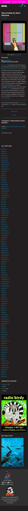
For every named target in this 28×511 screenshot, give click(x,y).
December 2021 (5, 253)
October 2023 (4, 215)
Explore (10, 104)
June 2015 (3, 356)
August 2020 (4, 288)
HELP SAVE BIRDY (6, 2)
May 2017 (3, 336)
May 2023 (3, 222)
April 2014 (3, 374)
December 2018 (5, 319)
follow (5, 482)
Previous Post (14, 111)
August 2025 (4, 171)
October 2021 (4, 257)
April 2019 (3, 312)
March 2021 (4, 272)
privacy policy (10, 502)
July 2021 (3, 264)
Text (2, 391)
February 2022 (4, 248)
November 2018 (5, 321)
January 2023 (4, 228)
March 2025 (4, 182)
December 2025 (5, 162)
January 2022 (4, 250)
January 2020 (4, 301)
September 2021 (5, 259)
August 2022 (4, 237)
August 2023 (4, 217)
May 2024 (3, 204)
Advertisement (4, 384)
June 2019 (3, 308)
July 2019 (3, 306)
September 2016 (5, 341)
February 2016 (4, 347)
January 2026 (4, 160)
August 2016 (4, 343)
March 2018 (4, 332)
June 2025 (3, 175)
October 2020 (4, 283)
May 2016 (3, 345)
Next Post (14, 115)
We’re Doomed (21, 102)
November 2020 (5, 281)
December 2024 (5, 188)
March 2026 (4, 155)
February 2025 (4, 184)
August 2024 (4, 197)
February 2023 (4, 226)
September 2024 (5, 195)
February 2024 (4, 208)
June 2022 (3, 239)
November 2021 (5, 255)
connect (11, 482)
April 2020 (3, 297)
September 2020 (5, 286)
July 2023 (3, 219)
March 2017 (4, 339)
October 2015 (4, 350)
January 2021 (4, 277)
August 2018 (4, 323)
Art (2, 386)
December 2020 (5, 279)
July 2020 (3, 290)
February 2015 (4, 361)
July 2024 (3, 200)
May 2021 (3, 268)
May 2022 (3, 241)
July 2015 (3, 354)
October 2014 (4, 365)
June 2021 (3, 266)
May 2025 (3, 177)
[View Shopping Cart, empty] (21, 6)
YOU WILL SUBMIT (7, 480)
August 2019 (4, 303)
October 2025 (4, 166)
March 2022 (4, 246)
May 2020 (3, 294)
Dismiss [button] (23, 2)
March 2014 (4, 376)
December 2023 (5, 211)
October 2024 (4, 193)
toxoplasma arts (12, 501)
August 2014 (4, 370)
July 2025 (3, 173)
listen (4, 484)
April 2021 (3, 270)
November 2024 (5, 191)
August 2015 (4, 352)
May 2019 (3, 310)
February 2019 (4, 314)
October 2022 (4, 235)
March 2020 (4, 299)
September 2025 (5, 169)
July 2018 (3, 325)
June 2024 (3, 202)
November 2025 (5, 164)
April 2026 (3, 153)
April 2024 (3, 206)
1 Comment (4, 18)
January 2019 (4, 317)
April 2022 (3, 244)
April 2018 (3, 330)
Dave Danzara (17, 54)
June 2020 (3, 292)
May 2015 (3, 359)
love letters (10, 484)
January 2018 (4, 334)
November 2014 (5, 363)
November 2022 (5, 233)
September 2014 (5, 367)
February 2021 (4, 275)
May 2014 (3, 372)
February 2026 (4, 158)
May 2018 (3, 328)
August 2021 (4, 261)
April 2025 (3, 180)
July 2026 (3, 149)
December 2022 (5, 230)
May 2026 (3, 151)
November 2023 (5, 213)
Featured (3, 388)
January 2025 (4, 186)
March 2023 (4, 224)
